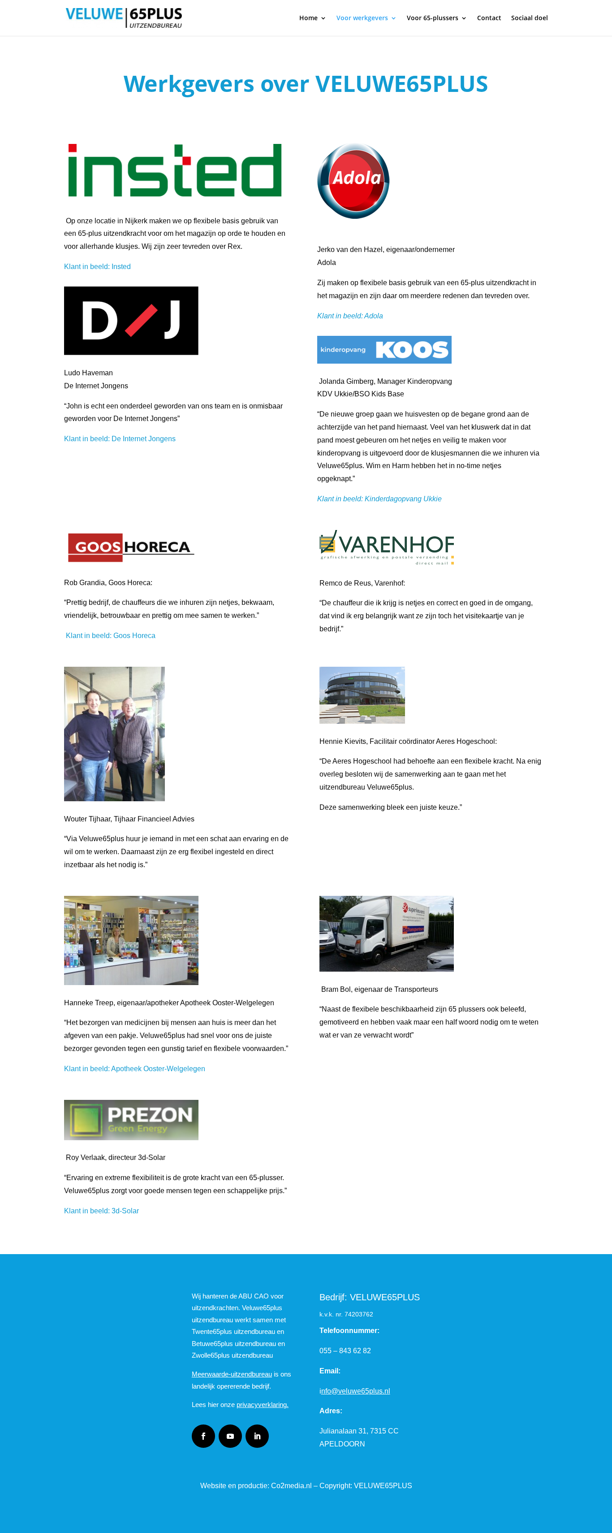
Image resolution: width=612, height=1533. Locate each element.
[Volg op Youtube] (230, 1436)
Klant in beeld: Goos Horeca (110, 635)
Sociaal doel (529, 18)
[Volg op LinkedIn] (257, 1436)
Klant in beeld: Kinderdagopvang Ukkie (379, 499)
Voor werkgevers (362, 18)
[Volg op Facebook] (203, 1436)
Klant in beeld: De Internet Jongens (120, 439)
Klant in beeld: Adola (350, 316)
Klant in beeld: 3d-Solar (101, 1211)
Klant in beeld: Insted (97, 266)
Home (308, 18)
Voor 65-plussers (432, 18)
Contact (489, 18)
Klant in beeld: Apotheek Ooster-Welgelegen (134, 1069)
